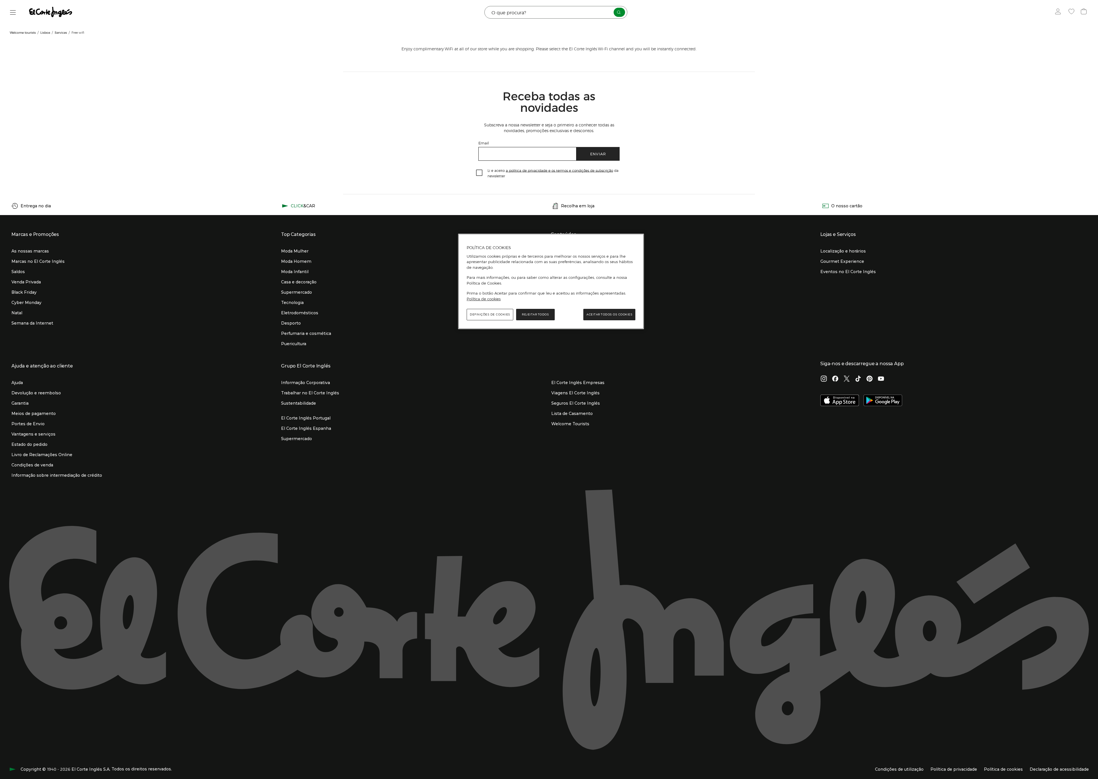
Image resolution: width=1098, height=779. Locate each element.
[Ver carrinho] (1084, 12)
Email (483, 143)
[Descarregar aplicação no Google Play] (883, 401)
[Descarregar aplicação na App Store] (839, 401)
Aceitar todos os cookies (609, 314)
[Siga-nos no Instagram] (823, 379)
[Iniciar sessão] (1059, 12)
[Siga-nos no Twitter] (846, 379)
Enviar (598, 153)
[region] (551, 281)
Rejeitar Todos (535, 314)
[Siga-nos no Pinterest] (869, 379)
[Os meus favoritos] (1072, 12)
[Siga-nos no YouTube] (881, 379)
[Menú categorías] (13, 12)
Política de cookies (484, 299)
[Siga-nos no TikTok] (858, 379)
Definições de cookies (490, 314)
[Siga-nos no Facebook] (835, 379)
